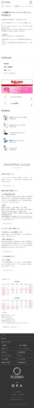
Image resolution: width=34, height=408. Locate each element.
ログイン (20, 355)
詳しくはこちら (7, 185)
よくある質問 (14, 103)
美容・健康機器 (8, 67)
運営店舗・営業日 (5, 362)
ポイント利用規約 (17, 392)
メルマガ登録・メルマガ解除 (17, 394)
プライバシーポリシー (17, 397)
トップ (3, 335)
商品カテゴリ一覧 (5, 342)
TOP (2, 6)
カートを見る (21, 359)
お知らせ (8, 6)
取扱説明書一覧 (22, 362)
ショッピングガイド (16, 97)
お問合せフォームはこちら (10, 327)
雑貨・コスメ (7, 70)
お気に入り (4, 352)
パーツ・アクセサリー (10, 73)
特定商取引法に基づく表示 (17, 399)
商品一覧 (3, 338)
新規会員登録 (21, 352)
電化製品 (6, 63)
